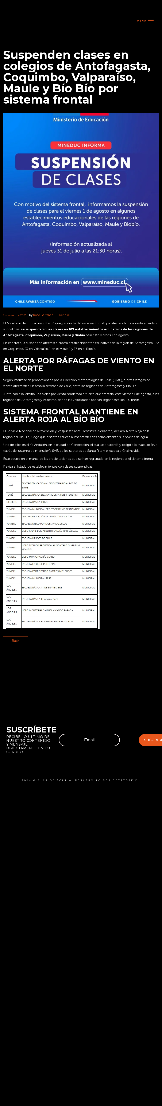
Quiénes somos (37, 77)
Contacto (27, 87)
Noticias (24, 68)
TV (12, 50)
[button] (151, 15)
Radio (19, 59)
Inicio (18, 40)
